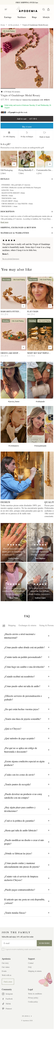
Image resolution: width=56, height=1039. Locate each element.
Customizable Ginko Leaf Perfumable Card (44, 170)
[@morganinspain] (40, 424)
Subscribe (44, 943)
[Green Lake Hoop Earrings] (14, 334)
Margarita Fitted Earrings (10, 311)
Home (3, 25)
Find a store (8, 981)
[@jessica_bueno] (14, 380)
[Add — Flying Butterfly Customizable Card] (32, 164)
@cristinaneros (13, 446)
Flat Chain (32, 311)
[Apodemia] (26, 9)
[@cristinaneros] (14, 424)
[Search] (43, 9)
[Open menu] (5, 9)
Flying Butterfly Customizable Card (27, 170)
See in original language (10, 258)
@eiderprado (40, 401)
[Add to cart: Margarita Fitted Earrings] (23, 306)
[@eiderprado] (40, 380)
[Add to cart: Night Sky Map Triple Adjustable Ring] (50, 347)
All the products (13, 25)
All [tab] (3, 625)
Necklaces (21, 17)
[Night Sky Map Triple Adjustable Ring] (40, 334)
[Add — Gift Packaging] (14, 164)
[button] (25, 58)
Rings (34, 17)
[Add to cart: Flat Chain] (50, 306)
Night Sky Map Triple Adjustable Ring (38, 353)
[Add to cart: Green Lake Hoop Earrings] (23, 347)
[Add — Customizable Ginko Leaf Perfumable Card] (50, 164)
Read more (4, 222)
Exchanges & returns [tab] (27, 625)
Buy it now (27, 126)
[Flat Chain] (40, 293)
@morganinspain (40, 446)
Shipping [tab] (12, 625)
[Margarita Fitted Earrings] (14, 293)
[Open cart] (48, 9)
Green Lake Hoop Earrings (9, 353)
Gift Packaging (7, 170)
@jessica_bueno (13, 401)
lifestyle (46, 17)
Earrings (7, 17)
